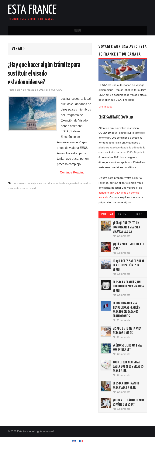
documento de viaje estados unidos (69, 183)
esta (10, 188)
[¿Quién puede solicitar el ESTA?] (106, 247)
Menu (77, 30)
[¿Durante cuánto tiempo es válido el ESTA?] (106, 403)
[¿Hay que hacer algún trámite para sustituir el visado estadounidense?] (32, 113)
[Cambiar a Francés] (81, 441)
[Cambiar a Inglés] (74, 441)
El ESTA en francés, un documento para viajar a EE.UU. (128, 287)
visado (33, 188)
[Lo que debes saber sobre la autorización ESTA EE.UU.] (106, 264)
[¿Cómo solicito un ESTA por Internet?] (106, 348)
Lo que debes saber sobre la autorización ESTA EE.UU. (128, 265)
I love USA (55, 89)
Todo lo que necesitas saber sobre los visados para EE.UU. (128, 367)
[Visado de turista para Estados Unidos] (106, 331)
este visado (21, 188)
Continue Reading (74, 172)
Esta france (32, 10)
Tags (139, 214)
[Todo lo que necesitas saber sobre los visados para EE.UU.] (106, 365)
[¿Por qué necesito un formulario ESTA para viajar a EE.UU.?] (106, 226)
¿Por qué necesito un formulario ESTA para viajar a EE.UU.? (126, 227)
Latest (123, 214)
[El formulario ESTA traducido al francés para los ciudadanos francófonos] (106, 306)
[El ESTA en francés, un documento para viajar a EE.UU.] (106, 285)
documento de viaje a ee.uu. (30, 183)
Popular (107, 214)
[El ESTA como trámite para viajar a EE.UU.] (106, 386)
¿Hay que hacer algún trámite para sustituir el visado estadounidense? (44, 74)
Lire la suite (105, 106)
